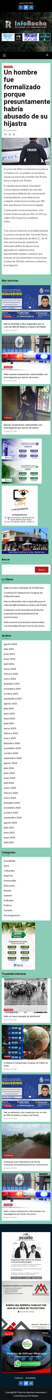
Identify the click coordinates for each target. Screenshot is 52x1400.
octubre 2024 (11, 753)
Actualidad (9, 860)
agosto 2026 (10, 644)
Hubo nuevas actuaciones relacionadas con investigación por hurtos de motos (24, 624)
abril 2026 (9, 664)
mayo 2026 (9, 658)
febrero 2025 (11, 733)
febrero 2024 (11, 793)
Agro (6, 865)
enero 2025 (10, 738)
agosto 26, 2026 (11, 431)
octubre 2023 (11, 812)
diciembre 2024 (12, 743)
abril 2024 (9, 782)
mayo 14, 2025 (11, 130)
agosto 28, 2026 (11, 330)
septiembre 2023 (13, 817)
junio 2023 (9, 832)
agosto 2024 (10, 763)
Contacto (18, 1378)
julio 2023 (9, 827)
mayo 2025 (9, 718)
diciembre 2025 (12, 683)
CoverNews (18, 1395)
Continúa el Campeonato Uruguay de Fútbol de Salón (23, 594)
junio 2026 (9, 654)
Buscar (6, 559)
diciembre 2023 (12, 802)
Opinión (8, 895)
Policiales (8, 67)
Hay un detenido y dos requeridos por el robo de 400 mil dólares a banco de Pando (25, 603)
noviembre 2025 (12, 688)
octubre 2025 (11, 693)
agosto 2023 (10, 822)
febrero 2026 (11, 673)
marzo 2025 (10, 728)
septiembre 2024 (13, 758)
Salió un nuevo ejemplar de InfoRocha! (24, 587)
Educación (9, 885)
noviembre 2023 (12, 807)
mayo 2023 (9, 837)
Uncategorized (12, 915)
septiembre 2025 (13, 698)
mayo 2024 (9, 778)
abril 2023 (9, 842)
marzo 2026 (10, 668)
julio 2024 (9, 768)
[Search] (47, 55)
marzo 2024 (10, 787)
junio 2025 (9, 713)
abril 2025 (9, 723)
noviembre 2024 (12, 748)
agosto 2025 (10, 703)
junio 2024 (9, 773)
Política (8, 905)
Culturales (9, 870)
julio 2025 (9, 708)
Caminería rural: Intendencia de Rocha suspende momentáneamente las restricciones (23, 613)
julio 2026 (9, 649)
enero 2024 (10, 797)
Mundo (7, 890)
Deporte (8, 875)
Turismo (8, 910)
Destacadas (10, 880)
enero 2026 (10, 678)
